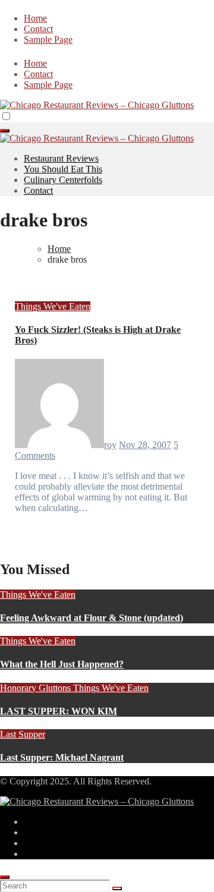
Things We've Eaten (52, 306)
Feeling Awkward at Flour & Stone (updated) (91, 618)
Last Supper (22, 734)
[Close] (5, 877)
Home (35, 18)
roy (110, 445)
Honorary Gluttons (36, 688)
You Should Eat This (63, 169)
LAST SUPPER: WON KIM (58, 711)
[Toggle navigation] (5, 131)
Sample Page (48, 39)
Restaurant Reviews (61, 158)
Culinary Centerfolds (63, 180)
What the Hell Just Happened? (62, 664)
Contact (38, 29)
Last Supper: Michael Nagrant (62, 757)
